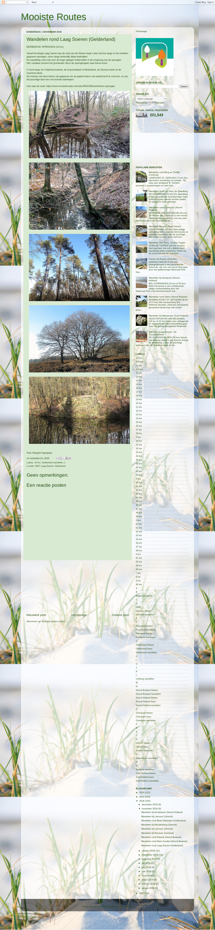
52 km (139, 531)
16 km (37, 462)
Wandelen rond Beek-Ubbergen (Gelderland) (163, 820)
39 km (139, 475)
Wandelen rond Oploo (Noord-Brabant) (168, 297)
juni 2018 (147, 867)
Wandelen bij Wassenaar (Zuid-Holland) (168, 316)
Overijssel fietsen (144, 713)
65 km (139, 562)
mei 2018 (147, 871)
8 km (138, 577)
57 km (139, 547)
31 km (139, 445)
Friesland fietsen (144, 633)
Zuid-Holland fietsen (146, 773)
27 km (139, 430)
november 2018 (150, 808)
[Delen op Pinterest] (69, 458)
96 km (139, 584)
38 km (139, 471)
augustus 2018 (149, 859)
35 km (139, 460)
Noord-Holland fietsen (147, 698)
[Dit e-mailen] (57, 458)
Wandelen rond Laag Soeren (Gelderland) (162, 845)
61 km (139, 558)
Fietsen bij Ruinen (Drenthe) (163, 259)
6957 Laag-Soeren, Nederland (50, 466)
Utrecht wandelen (144, 750)
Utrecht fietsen (143, 743)
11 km (139, 365)
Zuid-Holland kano (145, 777)
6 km (138, 554)
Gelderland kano (144, 648)
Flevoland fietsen (144, 626)
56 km (139, 543)
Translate (159, 103)
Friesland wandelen (145, 637)
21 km (139, 407)
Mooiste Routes (53, 17)
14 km (139, 380)
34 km (139, 456)
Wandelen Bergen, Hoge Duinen (165, 226)
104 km (139, 362)
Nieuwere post (36, 615)
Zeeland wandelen (145, 769)
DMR (138, 607)
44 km (139, 497)
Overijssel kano (143, 716)
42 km (139, 490)
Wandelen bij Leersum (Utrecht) (157, 816)
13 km (139, 377)
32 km (139, 448)
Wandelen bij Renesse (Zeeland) (157, 833)
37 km (139, 467)
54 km (139, 539)
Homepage (79, 615)
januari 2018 (148, 888)
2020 (142, 792)
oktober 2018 (149, 851)
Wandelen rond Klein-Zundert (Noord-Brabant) (164, 841)
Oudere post (120, 615)
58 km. (139, 550)
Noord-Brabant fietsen (147, 690)
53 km (139, 535)
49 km (139, 516)
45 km (139, 501)
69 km (139, 569)
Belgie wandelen (144, 596)
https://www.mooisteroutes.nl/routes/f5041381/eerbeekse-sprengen (80, 86)
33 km (139, 452)
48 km (139, 513)
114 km (139, 369)
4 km (138, 479)
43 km (139, 494)
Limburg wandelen (145, 679)
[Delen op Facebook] (66, 458)
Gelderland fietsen (145, 645)
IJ (137, 664)
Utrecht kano (142, 747)
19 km (139, 399)
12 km (139, 373)
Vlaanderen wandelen (147, 758)
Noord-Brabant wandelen (148, 694)
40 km (139, 482)
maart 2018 (148, 880)
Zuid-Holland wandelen (147, 781)
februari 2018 (149, 884)
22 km (139, 411)
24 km (139, 418)
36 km (139, 463)
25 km (139, 422)
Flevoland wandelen (146, 630)
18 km (139, 395)
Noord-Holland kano (146, 701)
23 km (139, 414)
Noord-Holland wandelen (148, 705)
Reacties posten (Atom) (53, 621)
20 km (139, 403)
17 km (139, 392)
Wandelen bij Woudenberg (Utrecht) (159, 825)
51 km (139, 528)
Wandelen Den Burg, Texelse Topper (167, 242)
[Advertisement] (77, 587)
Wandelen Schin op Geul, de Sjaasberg (168, 191)
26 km (139, 426)
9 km (138, 581)
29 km (139, 433)
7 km (138, 573)
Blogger (129, 906)
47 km (139, 509)
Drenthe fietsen (143, 611)
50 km (139, 524)
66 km (139, 565)
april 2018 (147, 875)
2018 (142, 801)
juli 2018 (146, 863)
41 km (139, 486)
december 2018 (150, 804)
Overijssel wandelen (146, 720)
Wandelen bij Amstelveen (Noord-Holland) (162, 812)
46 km (139, 505)
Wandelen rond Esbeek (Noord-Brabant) (161, 837)
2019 (142, 797)
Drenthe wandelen (145, 614)
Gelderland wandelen (52, 462)
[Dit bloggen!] (60, 458)
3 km (138, 437)
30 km (139, 441)
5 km (138, 520)
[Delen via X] (63, 458)
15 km (139, 384)
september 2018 (150, 855)
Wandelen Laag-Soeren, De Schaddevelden (162, 333)
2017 (142, 893)
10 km (139, 358)
